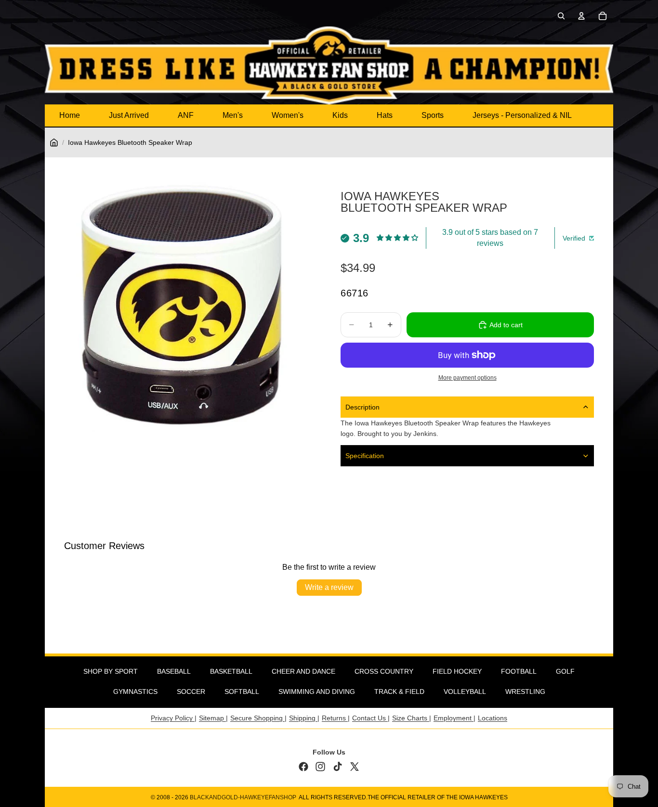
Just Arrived (129, 115)
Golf (565, 671)
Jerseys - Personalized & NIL (522, 115)
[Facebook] (303, 766)
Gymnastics (135, 691)
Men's (233, 115)
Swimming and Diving (316, 691)
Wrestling (525, 691)
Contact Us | (371, 718)
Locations (492, 718)
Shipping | (304, 718)
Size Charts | (411, 718)
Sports (432, 115)
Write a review (329, 587)
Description (362, 407)
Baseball (174, 671)
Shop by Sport (110, 671)
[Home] (54, 142)
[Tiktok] (337, 766)
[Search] (561, 15)
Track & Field (399, 691)
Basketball (231, 671)
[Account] (581, 15)
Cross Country (384, 671)
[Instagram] (320, 766)
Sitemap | (213, 718)
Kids (340, 115)
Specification (364, 456)
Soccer (191, 691)
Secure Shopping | (258, 718)
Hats (385, 115)
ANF (186, 115)
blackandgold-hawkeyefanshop (243, 797)
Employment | (454, 718)
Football (519, 671)
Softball (241, 691)
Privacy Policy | (174, 718)
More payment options (467, 377)
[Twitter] (354, 766)
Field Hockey (457, 671)
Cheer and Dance (303, 671)
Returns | (336, 718)
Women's (287, 115)
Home (69, 115)
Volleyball (465, 691)
